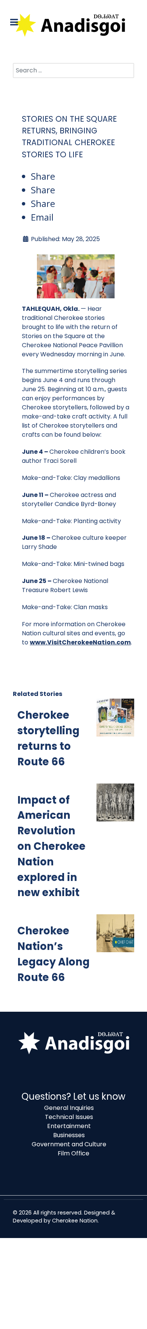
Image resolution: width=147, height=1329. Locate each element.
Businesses (69, 1135)
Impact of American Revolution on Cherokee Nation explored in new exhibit (51, 846)
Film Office (73, 1153)
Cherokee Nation (75, 1220)
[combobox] (73, 70)
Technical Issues (69, 1117)
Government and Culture (69, 1144)
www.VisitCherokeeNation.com (80, 642)
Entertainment (69, 1126)
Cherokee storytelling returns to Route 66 (48, 738)
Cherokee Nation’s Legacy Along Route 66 (53, 953)
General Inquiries (69, 1107)
